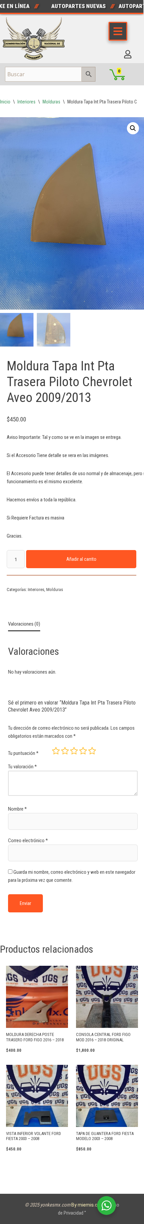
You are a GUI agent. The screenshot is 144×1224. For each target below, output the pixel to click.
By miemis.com (88, 1205)
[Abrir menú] (118, 31)
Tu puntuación (23, 753)
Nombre (17, 809)
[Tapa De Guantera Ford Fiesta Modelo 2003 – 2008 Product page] (107, 1096)
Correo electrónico (28, 840)
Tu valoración (22, 767)
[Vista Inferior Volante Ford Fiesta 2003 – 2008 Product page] (37, 1096)
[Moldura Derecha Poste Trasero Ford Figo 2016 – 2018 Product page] (37, 997)
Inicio (5, 101)
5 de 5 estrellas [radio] (92, 751)
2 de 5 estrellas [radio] (65, 751)
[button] (133, 128)
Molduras (51, 101)
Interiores (26, 101)
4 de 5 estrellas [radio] (83, 751)
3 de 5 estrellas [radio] (74, 751)
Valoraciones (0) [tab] (24, 624)
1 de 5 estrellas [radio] (56, 751)
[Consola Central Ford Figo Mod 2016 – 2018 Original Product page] (107, 997)
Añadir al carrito (81, 559)
